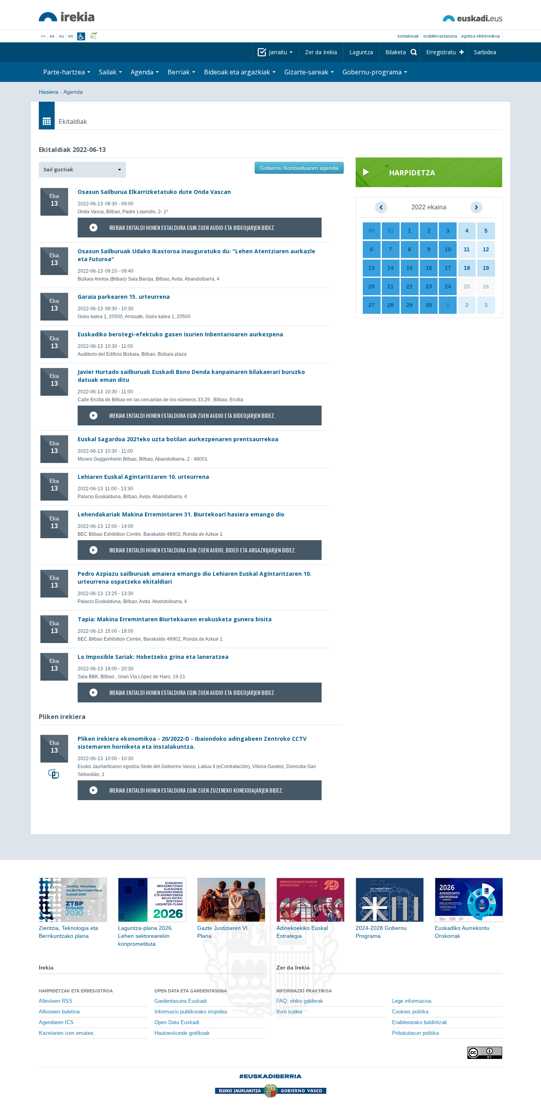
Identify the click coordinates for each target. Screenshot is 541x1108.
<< (43, 36)
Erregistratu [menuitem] (441, 52)
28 (390, 305)
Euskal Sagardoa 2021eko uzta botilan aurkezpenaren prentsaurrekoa (178, 439)
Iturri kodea (289, 1012)
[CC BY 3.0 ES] (484, 1053)
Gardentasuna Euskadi (180, 1001)
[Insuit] (81, 36)
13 (371, 268)
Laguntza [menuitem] (361, 52)
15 (409, 268)
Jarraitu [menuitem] (279, 52)
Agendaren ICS (56, 1022)
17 (448, 268)
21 (390, 286)
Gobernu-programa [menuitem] (373, 72)
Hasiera (48, 92)
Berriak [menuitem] (179, 72)
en (70, 36)
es (52, 36)
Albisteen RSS (55, 1001)
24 (448, 286)
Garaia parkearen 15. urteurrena (124, 296)
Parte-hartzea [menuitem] (64, 72)
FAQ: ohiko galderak (299, 1001)
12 (486, 249)
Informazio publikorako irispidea (190, 1012)
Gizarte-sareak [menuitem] (307, 72)
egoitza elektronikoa (480, 36)
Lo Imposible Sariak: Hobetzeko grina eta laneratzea (153, 656)
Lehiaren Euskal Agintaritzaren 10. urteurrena (143, 476)
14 (390, 268)
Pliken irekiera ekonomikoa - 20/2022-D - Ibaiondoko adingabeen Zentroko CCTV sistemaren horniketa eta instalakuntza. (192, 742)
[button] (82, 170)
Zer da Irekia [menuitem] (321, 52)
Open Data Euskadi (176, 1022)
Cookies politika (410, 1012)
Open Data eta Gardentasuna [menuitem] (190, 990)
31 (390, 231)
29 (409, 305)
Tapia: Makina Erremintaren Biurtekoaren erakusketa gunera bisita (175, 619)
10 (448, 249)
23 (429, 286)
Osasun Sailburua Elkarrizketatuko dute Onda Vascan (154, 191)
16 (429, 268)
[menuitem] (399, 52)
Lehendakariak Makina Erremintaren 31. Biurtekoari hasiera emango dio (181, 514)
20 (371, 286)
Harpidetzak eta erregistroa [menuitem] (76, 990)
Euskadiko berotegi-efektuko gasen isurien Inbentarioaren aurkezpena (180, 334)
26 (486, 286)
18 (467, 268)
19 (486, 268)
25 (467, 286)
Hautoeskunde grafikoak (182, 1033)
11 (467, 249)
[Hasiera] (66, 16)
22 (409, 286)
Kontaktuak (408, 36)
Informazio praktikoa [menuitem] (304, 990)
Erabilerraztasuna (440, 36)
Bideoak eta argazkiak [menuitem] (238, 72)
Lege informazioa (411, 1001)
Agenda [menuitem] (143, 72)
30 (371, 231)
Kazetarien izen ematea (66, 1033)
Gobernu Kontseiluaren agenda (299, 168)
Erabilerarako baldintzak (419, 1022)
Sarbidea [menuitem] (485, 52)
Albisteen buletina (59, 1012)
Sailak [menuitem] (108, 72)
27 (371, 305)
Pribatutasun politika (415, 1033)
